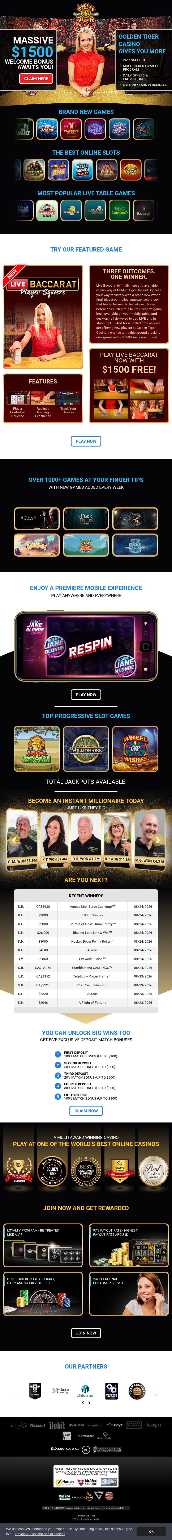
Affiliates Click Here (86, 1516)
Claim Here (36, 78)
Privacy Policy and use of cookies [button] (40, 1534)
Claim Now (86, 1110)
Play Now (86, 441)
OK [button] (151, 1531)
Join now (86, 1333)
